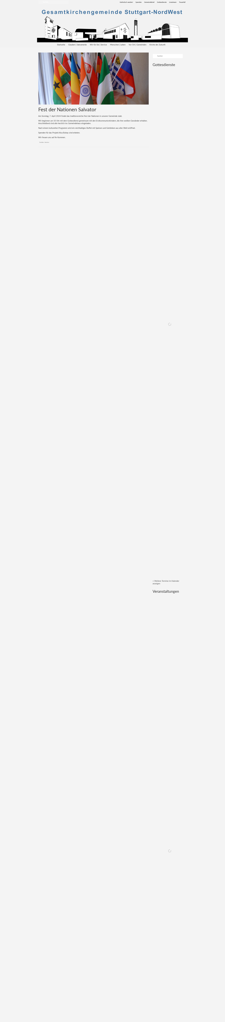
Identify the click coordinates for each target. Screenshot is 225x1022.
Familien (41, 142)
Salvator (47, 142)
